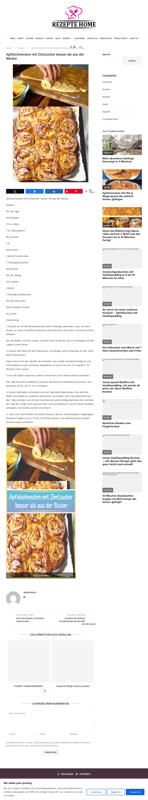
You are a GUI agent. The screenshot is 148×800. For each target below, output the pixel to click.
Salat (57, 38)
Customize (96, 792)
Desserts (40, 38)
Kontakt (67, 38)
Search (106, 54)
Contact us (92, 38)
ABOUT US (134, 38)
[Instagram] (71, 47)
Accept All (135, 792)
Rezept (20, 38)
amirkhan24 (29, 592)
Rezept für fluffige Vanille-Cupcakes (72, 686)
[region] (74, 789)
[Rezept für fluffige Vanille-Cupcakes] (73, 661)
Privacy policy (120, 38)
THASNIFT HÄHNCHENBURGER (28, 686)
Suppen (49, 38)
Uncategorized (110, 119)
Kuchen (29, 38)
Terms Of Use (106, 38)
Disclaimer (80, 38)
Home (12, 38)
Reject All (116, 792)
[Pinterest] (74, 47)
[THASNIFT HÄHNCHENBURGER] (28, 661)
